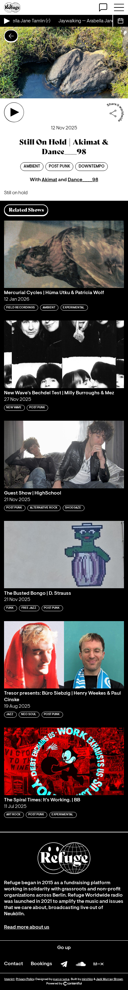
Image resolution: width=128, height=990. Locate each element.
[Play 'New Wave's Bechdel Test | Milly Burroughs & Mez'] (64, 354)
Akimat (49, 179)
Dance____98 (83, 179)
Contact (13, 963)
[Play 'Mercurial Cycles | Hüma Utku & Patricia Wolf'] (64, 254)
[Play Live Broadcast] (6, 21)
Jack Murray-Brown (109, 979)
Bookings (41, 963)
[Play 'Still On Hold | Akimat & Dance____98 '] (14, 112)
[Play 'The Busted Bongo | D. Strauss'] (64, 554)
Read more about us (26, 927)
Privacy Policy (25, 979)
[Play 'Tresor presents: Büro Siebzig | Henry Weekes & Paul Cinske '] (64, 654)
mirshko (87, 979)
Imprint (9, 979)
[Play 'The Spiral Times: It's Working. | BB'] (64, 761)
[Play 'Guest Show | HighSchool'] (64, 454)
